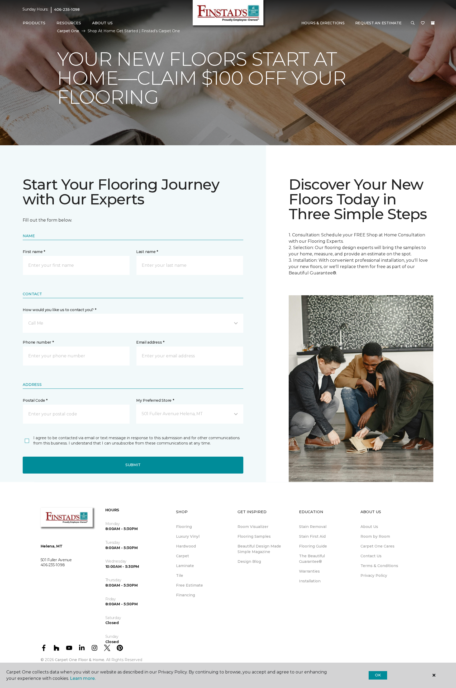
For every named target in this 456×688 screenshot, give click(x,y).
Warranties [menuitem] (309, 571)
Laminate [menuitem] (185, 565)
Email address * (150, 342)
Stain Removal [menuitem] (312, 526)
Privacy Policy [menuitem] (373, 575)
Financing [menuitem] (185, 595)
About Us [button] (102, 23)
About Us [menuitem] (369, 526)
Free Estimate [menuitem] (189, 585)
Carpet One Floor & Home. (80, 659)
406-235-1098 (67, 9)
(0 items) (433, 23)
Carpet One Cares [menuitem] (377, 546)
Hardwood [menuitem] (186, 546)
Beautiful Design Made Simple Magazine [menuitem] (259, 549)
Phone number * (38, 342)
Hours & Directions (323, 23)
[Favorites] (423, 23)
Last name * (147, 252)
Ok (378, 675)
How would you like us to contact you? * (59, 310)
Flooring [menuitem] (184, 526)
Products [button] (34, 23)
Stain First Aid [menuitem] (312, 536)
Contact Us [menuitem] (371, 556)
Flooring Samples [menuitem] (254, 536)
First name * (34, 252)
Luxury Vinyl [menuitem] (188, 536)
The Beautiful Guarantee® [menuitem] (312, 559)
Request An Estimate (378, 23)
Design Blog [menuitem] (249, 561)
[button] (413, 23)
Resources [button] (68, 23)
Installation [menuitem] (310, 581)
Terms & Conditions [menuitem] (379, 565)
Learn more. (83, 678)
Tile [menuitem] (179, 575)
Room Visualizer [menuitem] (253, 526)
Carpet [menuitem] (182, 556)
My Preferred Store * (155, 400)
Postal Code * (35, 400)
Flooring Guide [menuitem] (313, 546)
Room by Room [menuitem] (375, 536)
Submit (133, 464)
